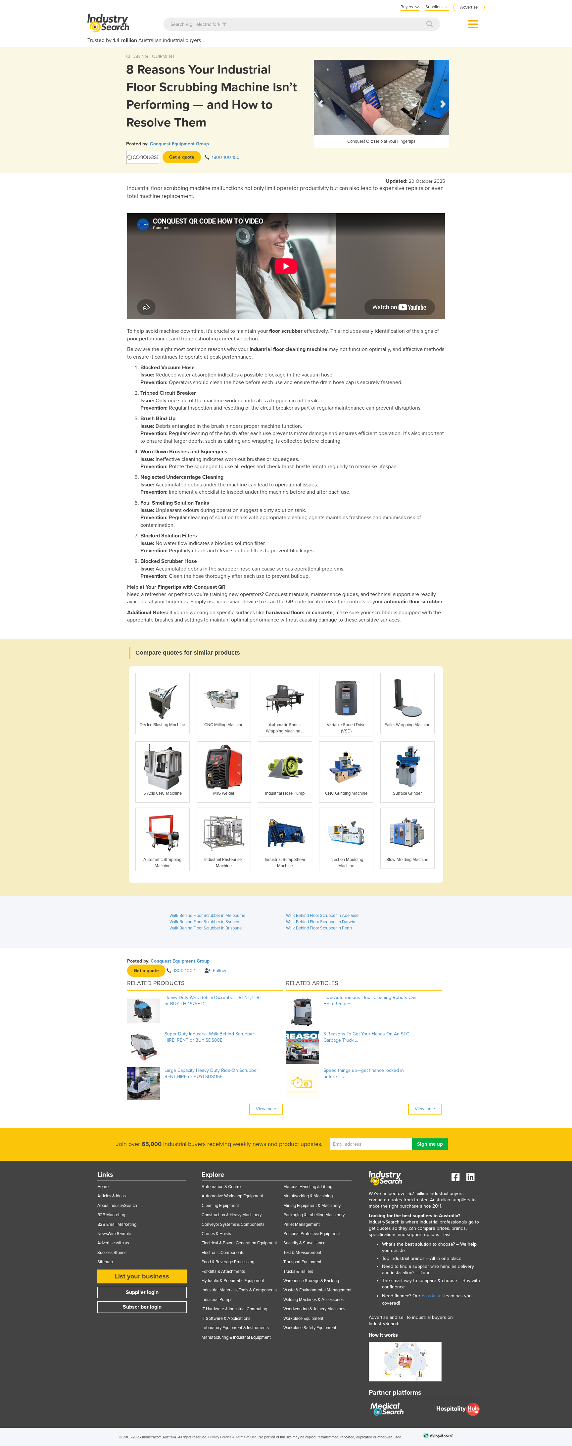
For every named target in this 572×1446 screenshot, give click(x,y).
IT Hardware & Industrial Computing (234, 1309)
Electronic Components (223, 1252)
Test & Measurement (302, 1252)
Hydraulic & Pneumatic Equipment (233, 1280)
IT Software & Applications (226, 1318)
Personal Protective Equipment (311, 1233)
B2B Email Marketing (116, 1224)
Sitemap (105, 1262)
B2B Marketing (111, 1215)
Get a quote (181, 157)
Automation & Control (222, 1186)
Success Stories (111, 1252)
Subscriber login (142, 1307)
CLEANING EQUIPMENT (150, 56)
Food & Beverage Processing (228, 1262)
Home (103, 1186)
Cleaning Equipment (220, 1205)
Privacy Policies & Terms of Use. (233, 1437)
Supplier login (142, 1292)
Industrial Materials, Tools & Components (239, 1290)
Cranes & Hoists (216, 1233)
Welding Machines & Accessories (313, 1299)
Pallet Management (301, 1224)
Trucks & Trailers (298, 1271)
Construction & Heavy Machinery (232, 1215)
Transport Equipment (302, 1262)
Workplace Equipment (303, 1318)
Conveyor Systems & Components (233, 1224)
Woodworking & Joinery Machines (314, 1309)
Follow (219, 970)
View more (266, 1109)
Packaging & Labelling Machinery (314, 1215)
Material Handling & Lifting (307, 1186)
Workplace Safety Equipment (309, 1327)
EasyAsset (432, 1296)
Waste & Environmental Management (317, 1290)
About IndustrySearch (117, 1205)
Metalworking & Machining (308, 1196)
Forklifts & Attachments (223, 1271)
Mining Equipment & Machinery (312, 1205)
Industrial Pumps (217, 1299)
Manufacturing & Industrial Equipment (236, 1337)
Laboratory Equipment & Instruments (235, 1327)
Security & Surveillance (304, 1243)
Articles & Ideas (111, 1196)
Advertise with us (113, 1243)
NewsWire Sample (114, 1233)
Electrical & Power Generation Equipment (239, 1243)
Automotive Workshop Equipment (232, 1196)
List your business (142, 1276)
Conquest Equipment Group (179, 144)
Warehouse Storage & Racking (311, 1280)
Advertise (469, 7)
